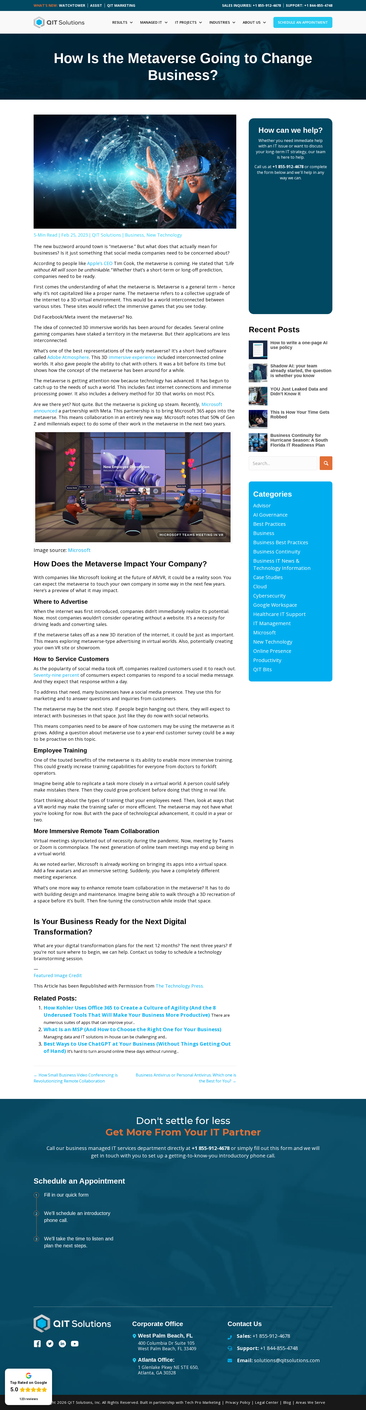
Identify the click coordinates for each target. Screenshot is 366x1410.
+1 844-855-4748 (279, 1348)
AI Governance (270, 514)
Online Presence (272, 651)
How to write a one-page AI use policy (298, 345)
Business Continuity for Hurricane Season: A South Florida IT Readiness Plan (299, 440)
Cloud (260, 586)
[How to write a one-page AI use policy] (258, 349)
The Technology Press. (180, 986)
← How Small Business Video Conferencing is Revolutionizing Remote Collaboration (76, 1077)
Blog (287, 1402)
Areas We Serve (310, 1402)
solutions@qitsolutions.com (287, 1360)
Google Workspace (275, 605)
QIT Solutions (106, 235)
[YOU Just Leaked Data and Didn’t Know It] (258, 396)
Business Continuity (276, 551)
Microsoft (79, 550)
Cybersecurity (269, 595)
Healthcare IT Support (279, 614)
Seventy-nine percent (56, 675)
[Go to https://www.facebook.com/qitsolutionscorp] (37, 1344)
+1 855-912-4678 (288, 166)
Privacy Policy (237, 1402)
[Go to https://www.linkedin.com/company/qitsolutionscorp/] (62, 1344)
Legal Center (266, 1402)
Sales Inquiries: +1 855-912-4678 (251, 5)
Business (134, 235)
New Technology (164, 235)
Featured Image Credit (58, 975)
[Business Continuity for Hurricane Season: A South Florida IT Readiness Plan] (258, 442)
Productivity (267, 660)
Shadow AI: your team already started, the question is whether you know (300, 370)
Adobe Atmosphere (68, 357)
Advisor (262, 505)
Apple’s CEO (100, 263)
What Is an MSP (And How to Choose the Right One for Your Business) (132, 1029)
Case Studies (268, 577)
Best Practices (269, 524)
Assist (96, 5)
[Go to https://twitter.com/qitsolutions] (50, 1344)
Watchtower (72, 5)
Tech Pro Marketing (202, 1402)
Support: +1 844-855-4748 (309, 5)
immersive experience (132, 357)
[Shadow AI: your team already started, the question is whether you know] (258, 373)
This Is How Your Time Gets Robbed (299, 415)
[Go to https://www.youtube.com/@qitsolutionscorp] (74, 1344)
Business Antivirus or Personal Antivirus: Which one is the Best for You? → (186, 1077)
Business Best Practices (280, 542)
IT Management (272, 623)
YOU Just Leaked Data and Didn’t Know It (298, 392)
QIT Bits (262, 669)
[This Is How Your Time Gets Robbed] (258, 419)
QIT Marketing (121, 5)
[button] (326, 463)
